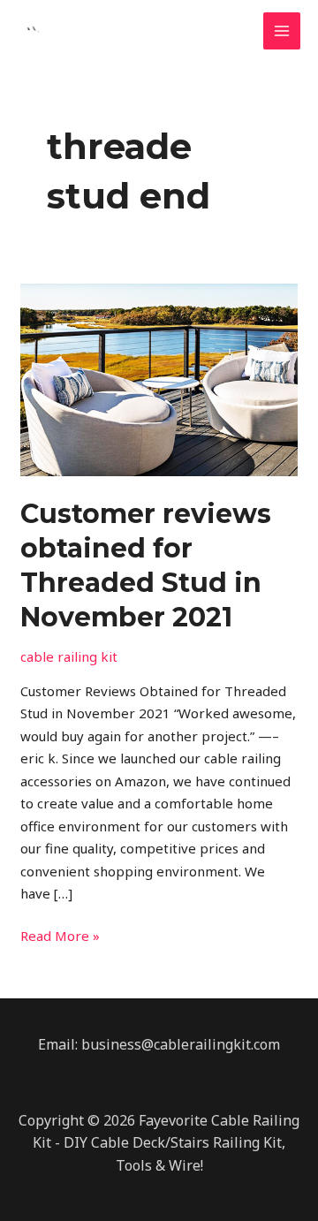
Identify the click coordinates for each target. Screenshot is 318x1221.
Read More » (60, 934)
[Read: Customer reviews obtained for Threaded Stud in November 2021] (159, 378)
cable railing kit (68, 656)
